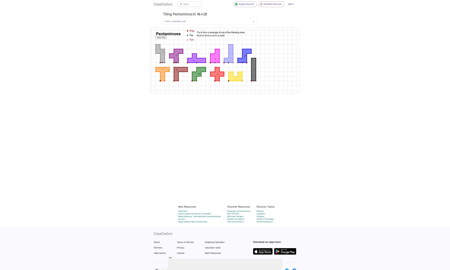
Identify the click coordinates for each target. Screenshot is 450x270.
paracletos (177, 21)
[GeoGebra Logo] (163, 4)
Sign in (291, 4)
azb (184, 21)
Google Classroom (246, 4)
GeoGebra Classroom (273, 4)
